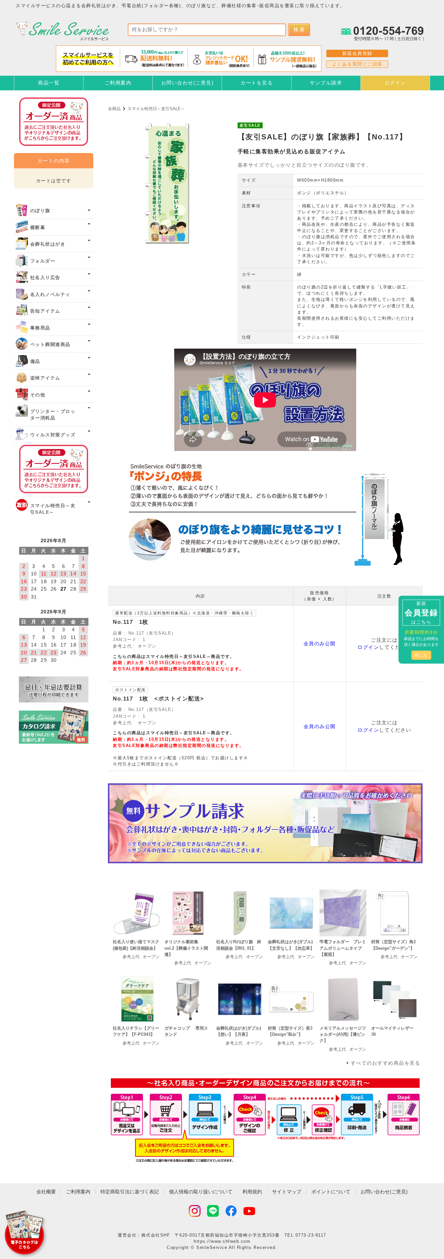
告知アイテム (45, 311)
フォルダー (43, 261)
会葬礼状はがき (48, 244)
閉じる (421, 655)
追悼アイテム (45, 378)
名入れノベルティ (50, 294)
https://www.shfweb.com (222, 1241)
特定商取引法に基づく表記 (129, 1191)
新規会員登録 (357, 53)
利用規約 (252, 1191)
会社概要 (46, 1191)
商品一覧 (48, 82)
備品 (35, 361)
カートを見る (257, 82)
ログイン (395, 82)
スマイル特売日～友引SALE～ (156, 108)
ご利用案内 (118, 82)
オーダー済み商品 (53, 469)
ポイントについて (330, 1191)
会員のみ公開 (320, 643)
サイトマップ (286, 1191)
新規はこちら (421, 612)
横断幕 (38, 227)
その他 (38, 394)
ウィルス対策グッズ (53, 434)
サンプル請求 (326, 82)
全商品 (114, 108)
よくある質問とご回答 (357, 64)
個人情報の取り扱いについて (200, 1191)
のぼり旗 (40, 210)
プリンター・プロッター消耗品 (53, 414)
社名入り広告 (45, 277)
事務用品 (40, 328)
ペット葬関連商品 (50, 344)
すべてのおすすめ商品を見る (386, 1063)
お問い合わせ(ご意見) (187, 82)
